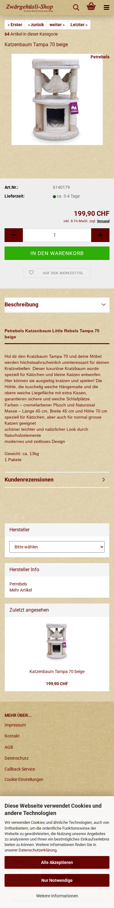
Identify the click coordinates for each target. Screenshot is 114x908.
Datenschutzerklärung (38, 850)
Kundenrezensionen (29, 479)
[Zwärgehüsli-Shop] (30, 7)
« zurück (36, 24)
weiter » (57, 24)
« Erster (15, 24)
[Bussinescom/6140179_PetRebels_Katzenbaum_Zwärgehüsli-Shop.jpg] (57, 99)
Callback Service (20, 769)
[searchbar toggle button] (76, 7)
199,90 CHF (57, 683)
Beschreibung (21, 304)
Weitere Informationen (57, 895)
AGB (9, 747)
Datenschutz (17, 758)
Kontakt (12, 736)
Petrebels (100, 56)
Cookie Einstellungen (24, 779)
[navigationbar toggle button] (106, 7)
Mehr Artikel (20, 590)
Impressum (15, 725)
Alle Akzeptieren (57, 862)
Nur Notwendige (57, 880)
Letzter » (79, 24)
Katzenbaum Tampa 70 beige (57, 671)
